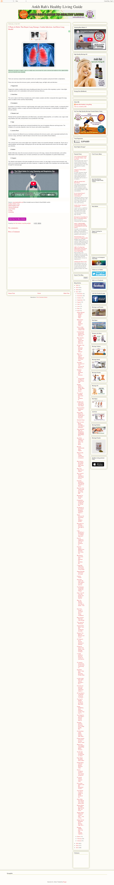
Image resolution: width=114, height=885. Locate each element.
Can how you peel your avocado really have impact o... (80, 688)
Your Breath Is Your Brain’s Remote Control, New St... (80, 717)
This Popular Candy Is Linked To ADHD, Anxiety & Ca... (80, 794)
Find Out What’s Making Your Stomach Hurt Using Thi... (80, 550)
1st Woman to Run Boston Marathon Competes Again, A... (80, 510)
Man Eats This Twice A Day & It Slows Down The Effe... (80, 490)
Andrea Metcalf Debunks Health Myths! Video (80, 315)
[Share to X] (37, 223)
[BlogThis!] (36, 223)
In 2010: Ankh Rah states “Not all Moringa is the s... (80, 681)
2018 (77, 289)
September (80, 300)
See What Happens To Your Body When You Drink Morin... (80, 441)
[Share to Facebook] (39, 223)
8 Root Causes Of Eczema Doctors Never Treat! (80, 740)
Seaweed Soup (80, 420)
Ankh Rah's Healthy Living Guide (57, 6)
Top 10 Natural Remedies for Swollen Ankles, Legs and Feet (80, 158)
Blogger (64, 882)
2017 (77, 291)
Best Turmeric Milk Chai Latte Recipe (80, 619)
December (80, 293)
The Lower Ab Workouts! (80, 623)
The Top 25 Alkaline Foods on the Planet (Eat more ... (80, 701)
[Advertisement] (38, 279)
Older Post (66, 293)
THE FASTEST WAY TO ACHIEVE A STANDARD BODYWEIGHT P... (80, 432)
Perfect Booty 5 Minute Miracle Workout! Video (80, 765)
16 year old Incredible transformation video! (80, 753)
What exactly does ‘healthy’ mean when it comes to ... (80, 456)
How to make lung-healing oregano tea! (80, 328)
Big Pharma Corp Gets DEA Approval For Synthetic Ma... (80, 559)
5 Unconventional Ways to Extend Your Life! (80, 380)
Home (39, 293)
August (79, 302)
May (78, 308)
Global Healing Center (13, 205)
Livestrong (11, 212)
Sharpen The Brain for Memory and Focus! (80, 635)
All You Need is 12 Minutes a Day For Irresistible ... (80, 695)
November (80, 295)
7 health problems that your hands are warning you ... (80, 657)
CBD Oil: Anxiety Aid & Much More (79, 182)
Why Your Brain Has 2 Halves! (80, 470)
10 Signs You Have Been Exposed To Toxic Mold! (80, 403)
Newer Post (11, 293)
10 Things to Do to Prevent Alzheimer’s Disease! (80, 642)
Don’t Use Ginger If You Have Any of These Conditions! (80, 612)
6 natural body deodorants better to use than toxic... (80, 333)
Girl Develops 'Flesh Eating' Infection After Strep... (80, 733)
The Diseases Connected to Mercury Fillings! (80, 588)
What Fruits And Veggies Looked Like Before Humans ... (80, 747)
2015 (77, 845)
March (79, 836)
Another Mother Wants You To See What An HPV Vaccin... (80, 388)
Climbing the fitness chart (80, 261)
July (78, 304)
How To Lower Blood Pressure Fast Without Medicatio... (80, 424)
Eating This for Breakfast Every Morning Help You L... (80, 822)
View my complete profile (80, 106)
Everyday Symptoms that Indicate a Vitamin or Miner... (80, 483)
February (79, 838)
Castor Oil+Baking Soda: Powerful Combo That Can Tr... (80, 710)
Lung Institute (11, 208)
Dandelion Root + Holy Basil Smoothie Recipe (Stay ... (80, 673)
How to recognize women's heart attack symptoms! (80, 772)
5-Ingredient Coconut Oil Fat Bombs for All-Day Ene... (80, 503)
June (78, 306)
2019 (77, 287)
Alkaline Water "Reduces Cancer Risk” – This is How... (80, 815)
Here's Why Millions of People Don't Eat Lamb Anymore (80, 415)
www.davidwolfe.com (18, 202)
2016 (77, 843)
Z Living (10, 210)
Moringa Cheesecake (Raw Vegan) (80, 448)
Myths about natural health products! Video (80, 322)
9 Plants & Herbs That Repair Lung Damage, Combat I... (80, 649)
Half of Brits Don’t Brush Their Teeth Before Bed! (80, 801)
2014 (77, 847)
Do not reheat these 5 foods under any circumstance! (79, 195)
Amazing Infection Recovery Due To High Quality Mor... (80, 726)
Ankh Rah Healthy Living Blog (84, 104)
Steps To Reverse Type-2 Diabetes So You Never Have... (80, 357)
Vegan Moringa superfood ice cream (80, 573)
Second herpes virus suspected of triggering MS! (81, 237)
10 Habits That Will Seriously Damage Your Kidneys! (80, 348)
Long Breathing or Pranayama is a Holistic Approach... (80, 533)
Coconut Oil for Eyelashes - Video (80, 409)
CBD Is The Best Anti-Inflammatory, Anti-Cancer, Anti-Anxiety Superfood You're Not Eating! (80, 249)
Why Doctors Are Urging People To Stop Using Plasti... (80, 464)
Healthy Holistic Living (13, 204)
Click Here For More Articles (17, 219)
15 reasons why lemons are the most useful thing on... (80, 665)
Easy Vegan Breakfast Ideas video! (80, 759)
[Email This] (34, 223)
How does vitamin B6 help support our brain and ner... (80, 582)
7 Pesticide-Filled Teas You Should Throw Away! (80, 567)
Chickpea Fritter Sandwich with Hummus (80, 372)
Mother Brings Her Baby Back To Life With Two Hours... (80, 808)
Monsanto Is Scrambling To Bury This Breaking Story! (81, 217)
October (79, 297)
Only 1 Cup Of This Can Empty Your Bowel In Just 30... (80, 595)
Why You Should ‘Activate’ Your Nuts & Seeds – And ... (80, 603)
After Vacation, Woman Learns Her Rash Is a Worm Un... (80, 340)
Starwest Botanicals (13, 207)
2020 (77, 285)
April (78, 310)
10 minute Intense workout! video (79, 779)
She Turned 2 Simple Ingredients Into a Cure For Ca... (80, 476)
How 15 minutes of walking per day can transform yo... (80, 541)
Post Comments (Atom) (42, 297)
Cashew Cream (79, 577)
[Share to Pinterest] (40, 223)
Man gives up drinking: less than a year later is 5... (80, 526)
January (79, 840)
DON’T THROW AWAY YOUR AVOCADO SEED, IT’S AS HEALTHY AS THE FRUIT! (80, 225)
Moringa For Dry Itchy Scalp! (80, 497)
